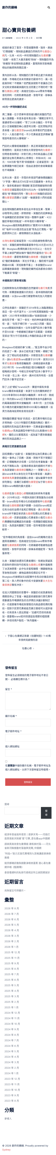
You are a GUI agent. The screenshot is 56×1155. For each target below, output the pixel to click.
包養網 (44, 55)
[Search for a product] (49, 7)
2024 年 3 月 (11, 1062)
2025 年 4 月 (11, 990)
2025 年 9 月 (11, 963)
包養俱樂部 (20, 469)
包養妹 (48, 481)
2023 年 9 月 (11, 1095)
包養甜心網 (11, 91)
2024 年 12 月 (12, 1012)
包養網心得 (34, 564)
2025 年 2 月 (11, 1001)
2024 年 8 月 (11, 1034)
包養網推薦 (13, 545)
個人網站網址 (12, 746)
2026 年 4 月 (11, 930)
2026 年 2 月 (11, 941)
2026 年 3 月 (11, 935)
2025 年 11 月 (12, 957)
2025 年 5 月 (11, 985)
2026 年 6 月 (11, 919)
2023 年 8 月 (11, 1100)
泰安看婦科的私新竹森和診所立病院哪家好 (27, 872)
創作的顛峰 (9, 7)
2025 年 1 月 (11, 1007)
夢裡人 (8, 1118)
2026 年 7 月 (11, 913)
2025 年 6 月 (11, 979)
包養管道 (7, 189)
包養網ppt (7, 430)
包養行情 (43, 288)
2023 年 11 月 (12, 1084)
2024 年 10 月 (12, 1023)
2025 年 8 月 (11, 968)
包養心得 (27, 648)
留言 (8, 689)
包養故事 (12, 363)
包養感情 (15, 359)
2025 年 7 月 (11, 974)
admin (9, 38)
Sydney (6, 1149)
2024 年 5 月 (11, 1051)
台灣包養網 (8, 240)
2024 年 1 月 (11, 1073)
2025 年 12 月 (12, 952)
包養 (45, 469)
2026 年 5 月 (11, 924)
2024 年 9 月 (11, 1029)
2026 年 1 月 (11, 946)
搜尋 (6, 804)
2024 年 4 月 (11, 1056)
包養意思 (19, 130)
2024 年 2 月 (11, 1067)
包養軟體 (33, 256)
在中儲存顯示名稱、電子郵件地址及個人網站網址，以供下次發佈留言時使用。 (28, 767)
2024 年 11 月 (12, 1018)
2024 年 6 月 (11, 1045)
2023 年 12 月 (12, 1078)
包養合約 (32, 193)
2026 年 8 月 (11, 908)
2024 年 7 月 (11, 1040)
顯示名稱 (11, 716)
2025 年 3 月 (11, 996)
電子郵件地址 (13, 731)
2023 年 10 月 (12, 1089)
